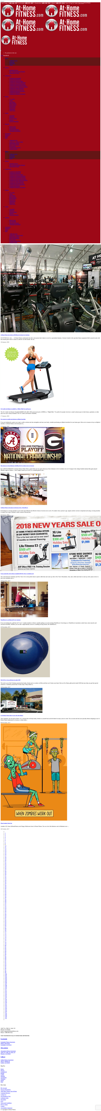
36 (5, 883)
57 (5, 912)
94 (5, 965)
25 (5, 867)
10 (5, 846)
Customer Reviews (5, 1093)
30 (5, 874)
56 (5, 911)
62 (5, 920)
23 (5, 864)
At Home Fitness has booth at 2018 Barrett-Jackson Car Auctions (15, 334)
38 (5, 885)
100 (6, 974)
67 (5, 927)
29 (5, 873)
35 (5, 881)
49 (5, 901)
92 (5, 962)
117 (6, 998)
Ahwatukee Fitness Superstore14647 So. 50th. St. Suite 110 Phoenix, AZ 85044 (8, 1052)
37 (5, 884)
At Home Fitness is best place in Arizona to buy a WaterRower (14, 507)
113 (6, 992)
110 (6, 988)
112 (6, 991)
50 (5, 902)
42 (5, 891)
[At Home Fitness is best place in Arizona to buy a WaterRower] (24, 504)
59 (5, 915)
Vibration (3, 1079)
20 (5, 860)
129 (6, 1015)
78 (5, 942)
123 (6, 1006)
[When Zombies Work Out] (34, 820)
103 (6, 978)
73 (5, 935)
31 (5, 875)
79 (5, 944)
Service (2, 1070)
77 (5, 941)
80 (5, 945)
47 (5, 898)
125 (6, 1009)
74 (5, 937)
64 (5, 922)
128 (6, 1014)
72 (5, 934)
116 (6, 996)
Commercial (4, 1072)
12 (5, 848)
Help (2, 1082)
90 (5, 959)
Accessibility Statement (6, 1108)
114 (6, 994)
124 (6, 1008)
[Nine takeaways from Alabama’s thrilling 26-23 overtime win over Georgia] (33, 462)
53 (5, 907)
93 (5, 964)
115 (6, 995)
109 (6, 987)
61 (5, 918)
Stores (2, 1069)
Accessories (4, 1077)
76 (5, 940)
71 (5, 932)
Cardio (2, 1074)
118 (6, 999)
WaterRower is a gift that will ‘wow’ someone (11, 619)
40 (5, 888)
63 (5, 921)
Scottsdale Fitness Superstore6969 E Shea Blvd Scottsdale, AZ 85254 (8, 1043)
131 (6, 1018)
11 (5, 847)
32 (5, 877)
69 (5, 930)
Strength (3, 1076)
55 (5, 910)
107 (6, 984)
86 (5, 954)
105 (6, 981)
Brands (2, 1073)
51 (5, 904)
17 (5, 856)
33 (5, 878)
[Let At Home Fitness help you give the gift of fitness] (21, 712)
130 (6, 1016)
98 (5, 971)
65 (5, 924)
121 (6, 1004)
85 (5, 952)
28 (5, 871)
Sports (2, 1080)
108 (6, 985)
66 (5, 925)
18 (5, 857)
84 (5, 951)
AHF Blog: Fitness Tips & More (9, 1091)
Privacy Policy (4, 1104)
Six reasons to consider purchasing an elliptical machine (13, 419)
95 (5, 967)
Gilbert (3, 1057)
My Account (4, 1088)
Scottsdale (4, 1039)
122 (6, 1005)
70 (5, 931)
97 (5, 969)
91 (5, 961)
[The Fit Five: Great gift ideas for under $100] (25, 676)
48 (5, 900)
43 (5, 893)
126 (6, 1011)
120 (6, 1002)
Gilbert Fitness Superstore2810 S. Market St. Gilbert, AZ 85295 (7, 1061)
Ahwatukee (4, 1048)
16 (5, 854)
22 (5, 863)
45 (5, 895)
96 (5, 968)
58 (5, 914)
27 (5, 870)
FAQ (2, 1101)
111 (6, 989)
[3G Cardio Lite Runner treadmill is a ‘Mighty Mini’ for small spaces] (32, 405)
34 (5, 880)
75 (5, 938)
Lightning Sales (4, 1098)
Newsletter (3, 1099)
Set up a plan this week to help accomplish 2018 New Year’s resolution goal (17, 573)
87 (5, 955)
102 (6, 977)
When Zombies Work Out (6, 823)
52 (5, 905)
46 (5, 897)
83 (5, 949)
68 (5, 928)
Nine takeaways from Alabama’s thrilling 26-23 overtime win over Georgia (17, 465)
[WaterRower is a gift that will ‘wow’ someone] (24, 616)
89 (5, 958)
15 (5, 853)
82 (5, 948)
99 (5, 972)
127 (6, 1012)
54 (5, 908)
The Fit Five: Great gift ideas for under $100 (10, 680)
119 (6, 1001)
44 (5, 894)
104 (6, 979)
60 (5, 917)
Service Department (5, 1089)
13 (5, 850)
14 (5, 851)
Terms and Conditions (6, 1103)
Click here (81, 3)
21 (5, 861)
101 (6, 975)
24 (5, 865)
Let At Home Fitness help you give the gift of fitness (12, 715)
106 (6, 982)
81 (5, 947)
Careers (2, 1106)
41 (5, 890)
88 (5, 957)
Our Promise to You (5, 1096)
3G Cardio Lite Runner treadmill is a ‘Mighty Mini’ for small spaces (16, 408)
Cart (2, 55)
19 (5, 858)
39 (5, 887)
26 (5, 868)
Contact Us (3, 1094)
